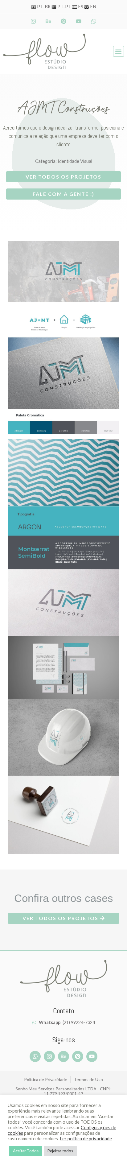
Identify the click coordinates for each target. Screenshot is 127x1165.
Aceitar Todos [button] (26, 1150)
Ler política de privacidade (86, 1138)
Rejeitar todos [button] (60, 1150)
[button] (118, 51)
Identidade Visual (75, 161)
